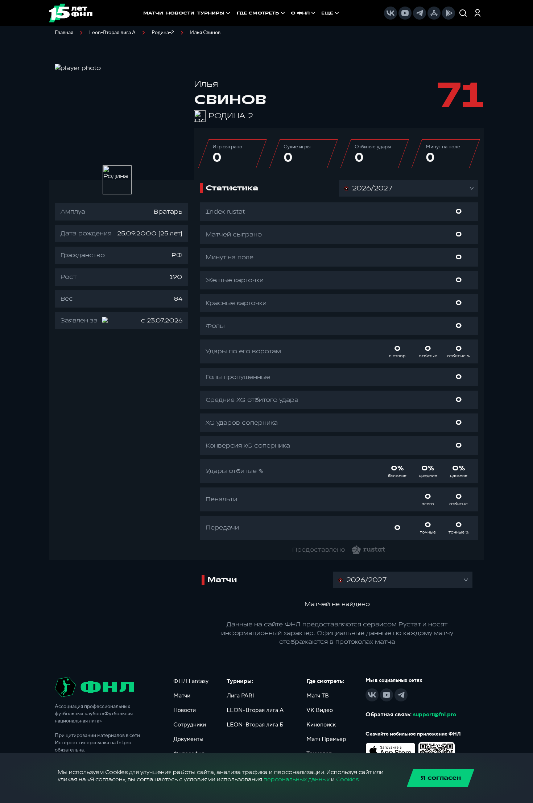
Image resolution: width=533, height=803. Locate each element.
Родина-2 (163, 32)
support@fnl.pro (434, 714)
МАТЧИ (153, 13)
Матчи (181, 695)
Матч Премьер (326, 739)
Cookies (347, 779)
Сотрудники (189, 724)
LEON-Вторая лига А (255, 710)
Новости (184, 710)
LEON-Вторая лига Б (255, 724)
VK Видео (319, 710)
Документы (188, 739)
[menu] (289, 13)
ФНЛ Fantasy (190, 681)
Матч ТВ (317, 695)
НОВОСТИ (180, 13)
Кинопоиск (321, 724)
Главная (64, 32)
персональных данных (297, 779)
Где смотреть (258, 13)
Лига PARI (240, 695)
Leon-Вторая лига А (112, 32)
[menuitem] (261, 13)
